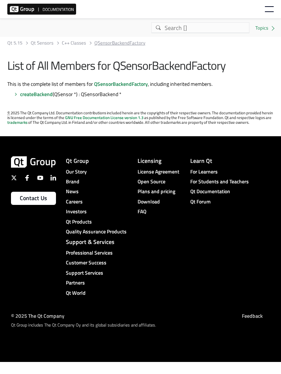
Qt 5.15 (14, 43)
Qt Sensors (42, 43)
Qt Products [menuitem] (79, 221)
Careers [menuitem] (74, 201)
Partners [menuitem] (75, 282)
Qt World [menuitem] (76, 293)
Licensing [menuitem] (149, 160)
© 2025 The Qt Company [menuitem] (37, 316)
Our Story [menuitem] (76, 171)
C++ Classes (74, 43)
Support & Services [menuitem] (90, 241)
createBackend (36, 94)
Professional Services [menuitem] (89, 252)
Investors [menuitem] (76, 211)
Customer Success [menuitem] (86, 262)
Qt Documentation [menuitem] (210, 191)
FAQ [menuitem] (142, 211)
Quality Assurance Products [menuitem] (96, 231)
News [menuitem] (72, 191)
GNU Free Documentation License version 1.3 (104, 118)
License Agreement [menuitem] (158, 171)
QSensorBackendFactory (121, 84)
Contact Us (33, 198)
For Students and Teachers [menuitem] (219, 181)
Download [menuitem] (149, 201)
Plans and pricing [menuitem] (156, 191)
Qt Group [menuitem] (77, 160)
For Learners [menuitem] (204, 171)
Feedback (252, 316)
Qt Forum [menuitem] (200, 201)
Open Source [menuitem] (151, 181)
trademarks (17, 122)
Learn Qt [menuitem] (201, 160)
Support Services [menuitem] (84, 272)
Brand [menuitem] (72, 181)
